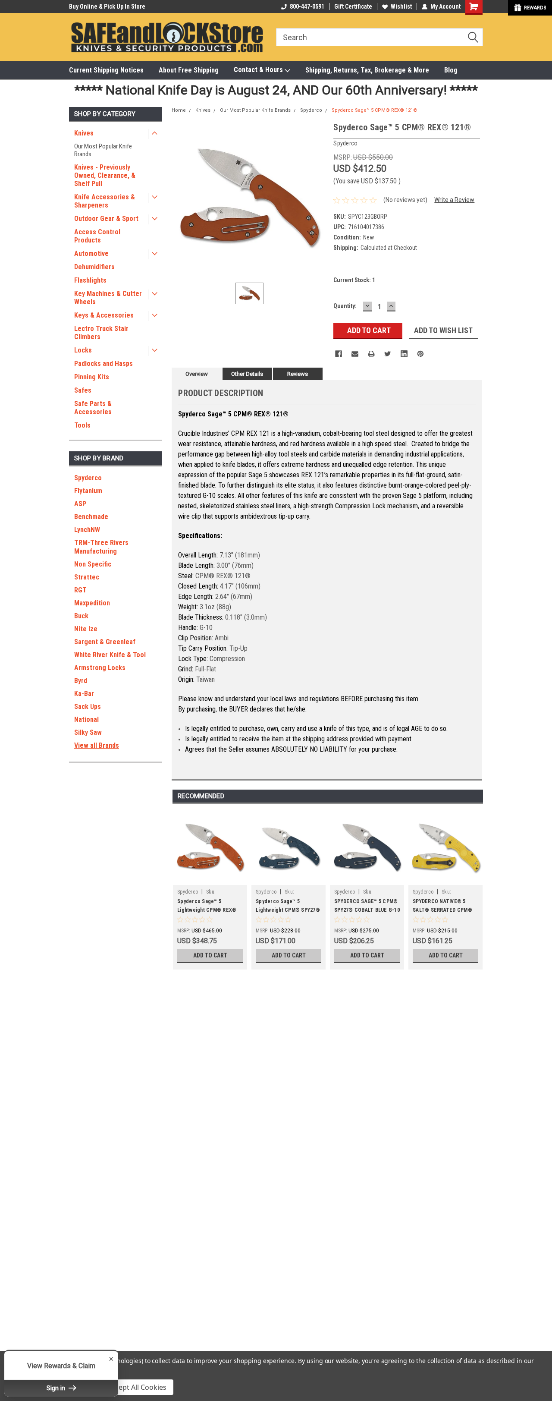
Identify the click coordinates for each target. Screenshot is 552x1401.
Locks (83, 350)
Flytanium (88, 491)
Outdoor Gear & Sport (106, 218)
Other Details (247, 374)
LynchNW (87, 530)
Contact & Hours (259, 70)
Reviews (297, 374)
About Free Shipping (189, 70)
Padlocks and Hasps (103, 363)
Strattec (86, 577)
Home (179, 110)
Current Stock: (354, 280)
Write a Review (454, 199)
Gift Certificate (353, 6)
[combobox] (379, 37)
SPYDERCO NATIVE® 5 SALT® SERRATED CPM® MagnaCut (442, 910)
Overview (196, 374)
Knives (84, 133)
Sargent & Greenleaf (104, 642)
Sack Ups (87, 706)
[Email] (354, 353)
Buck (81, 616)
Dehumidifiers (94, 267)
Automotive (91, 253)
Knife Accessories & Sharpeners (104, 201)
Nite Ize (85, 629)
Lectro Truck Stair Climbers (101, 332)
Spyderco (88, 478)
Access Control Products (97, 236)
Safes (82, 390)
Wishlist (401, 6)
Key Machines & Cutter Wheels (108, 298)
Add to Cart (210, 955)
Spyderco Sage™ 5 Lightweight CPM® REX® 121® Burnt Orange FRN (206, 910)
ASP (80, 504)
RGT (80, 590)
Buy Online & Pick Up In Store (107, 6)
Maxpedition (92, 603)
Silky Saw (88, 732)
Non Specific (92, 564)
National (86, 719)
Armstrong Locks (99, 668)
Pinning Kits (91, 377)
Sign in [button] (57, 1388)
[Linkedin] (404, 353)
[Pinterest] (420, 353)
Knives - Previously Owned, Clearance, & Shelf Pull (104, 175)
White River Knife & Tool (110, 655)
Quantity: (345, 305)
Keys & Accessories (104, 315)
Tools (82, 425)
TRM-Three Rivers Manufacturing (101, 546)
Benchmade (91, 517)
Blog (451, 70)
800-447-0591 (307, 6)
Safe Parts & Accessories (93, 408)
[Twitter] (387, 353)
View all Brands (96, 745)
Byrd (80, 681)
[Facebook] (338, 353)
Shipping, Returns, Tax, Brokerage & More (367, 70)
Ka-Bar (84, 693)
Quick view (210, 878)
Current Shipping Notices (106, 70)
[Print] (371, 353)
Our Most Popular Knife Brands (103, 150)
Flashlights (90, 280)
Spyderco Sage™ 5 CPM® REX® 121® (374, 110)
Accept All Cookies (136, 1387)
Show (530, 8)
